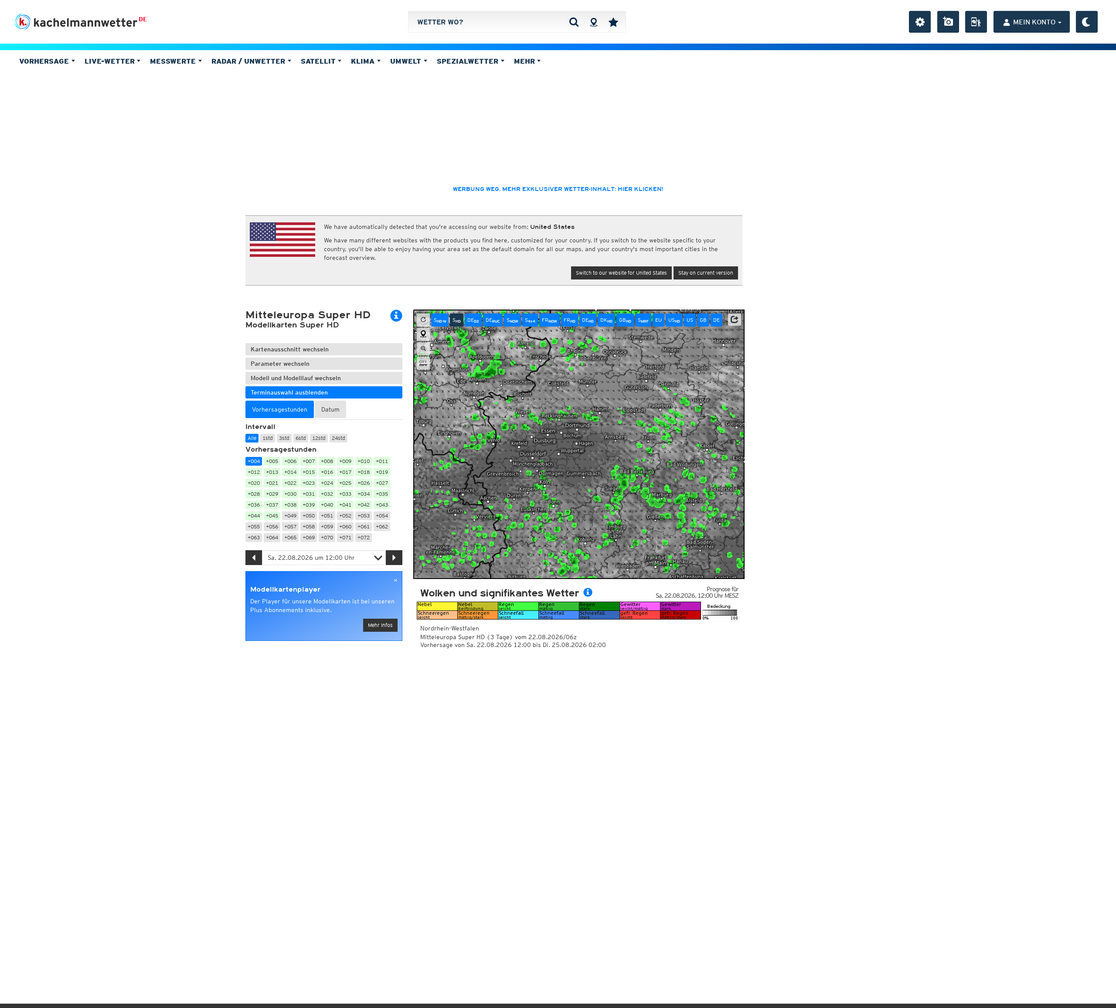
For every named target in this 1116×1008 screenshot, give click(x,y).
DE (143, 19)
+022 (290, 483)
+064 (272, 537)
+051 (327, 515)
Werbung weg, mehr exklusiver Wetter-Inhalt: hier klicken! (558, 189)
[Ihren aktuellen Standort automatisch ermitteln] (593, 22)
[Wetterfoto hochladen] (948, 22)
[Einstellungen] (920, 22)
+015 (309, 472)
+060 (345, 526)
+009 (345, 461)
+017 (345, 472)
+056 (272, 526)
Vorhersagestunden (280, 449)
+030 (290, 493)
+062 (382, 526)
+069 (309, 537)
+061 (363, 526)
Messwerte (174, 61)
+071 (345, 537)
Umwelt (406, 61)
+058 (309, 526)
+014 (290, 472)
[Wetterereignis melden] (976, 22)
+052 (345, 515)
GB (625, 320)
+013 (272, 472)
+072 (363, 537)
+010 (363, 461)
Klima (364, 61)
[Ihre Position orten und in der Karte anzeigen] (423, 334)
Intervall (260, 427)
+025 (345, 483)
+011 (382, 461)
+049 (290, 515)
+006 (290, 461)
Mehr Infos (380, 625)
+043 (382, 504)
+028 (254, 493)
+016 (327, 472)
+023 (309, 483)
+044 (254, 515)
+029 (272, 493)
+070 (327, 537)
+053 (363, 515)
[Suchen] (574, 22)
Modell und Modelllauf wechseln (296, 378)
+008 (327, 461)
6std (301, 438)
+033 (345, 493)
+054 (382, 515)
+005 (272, 461)
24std (338, 438)
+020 (254, 483)
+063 (254, 537)
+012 (254, 472)
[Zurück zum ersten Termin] (423, 320)
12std (319, 438)
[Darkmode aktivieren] (1087, 22)
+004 (254, 461)
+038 (290, 504)
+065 (290, 537)
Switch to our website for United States (621, 272)
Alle (252, 438)
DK (606, 320)
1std (267, 438)
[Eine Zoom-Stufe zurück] (423, 348)
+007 (309, 461)
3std (284, 438)
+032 (327, 493)
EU (658, 320)
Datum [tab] (330, 409)
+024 (327, 483)
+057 (290, 526)
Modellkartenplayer (285, 589)
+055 (254, 526)
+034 (363, 493)
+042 (363, 504)
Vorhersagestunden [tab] (279, 409)
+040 (327, 504)
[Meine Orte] (613, 22)
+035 (382, 493)
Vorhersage (45, 61)
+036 (254, 504)
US (674, 320)
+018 (363, 472)
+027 (382, 483)
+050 (309, 515)
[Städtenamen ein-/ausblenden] (423, 363)
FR (549, 320)
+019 (382, 472)
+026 (363, 483)
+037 (272, 504)
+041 (345, 504)
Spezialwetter (468, 61)
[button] (734, 319)
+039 (309, 504)
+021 (272, 483)
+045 (272, 515)
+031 (309, 493)
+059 (327, 526)
